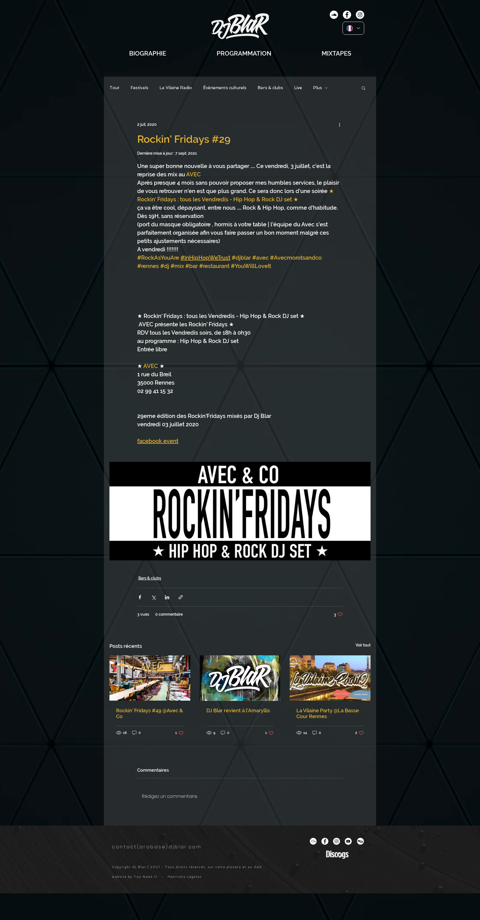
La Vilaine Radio (175, 87)
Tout (114, 87)
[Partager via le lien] (180, 597)
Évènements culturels (224, 87)
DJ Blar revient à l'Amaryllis (238, 710)
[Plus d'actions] (339, 124)
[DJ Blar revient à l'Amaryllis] (240, 678)
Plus (317, 87)
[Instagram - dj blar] (360, 15)
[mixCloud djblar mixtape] (334, 15)
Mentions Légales (184, 877)
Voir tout (363, 645)
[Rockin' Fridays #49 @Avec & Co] (149, 678)
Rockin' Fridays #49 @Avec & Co (149, 713)
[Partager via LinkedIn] (167, 597)
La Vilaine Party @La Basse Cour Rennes (327, 713)
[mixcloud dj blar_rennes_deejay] (313, 841)
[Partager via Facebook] (139, 597)
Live (298, 87)
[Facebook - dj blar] (347, 15)
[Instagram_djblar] (336, 841)
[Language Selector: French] (353, 28)
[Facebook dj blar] (324, 841)
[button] (363, 88)
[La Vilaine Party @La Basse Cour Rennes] (330, 678)
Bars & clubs (270, 87)
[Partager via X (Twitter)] (153, 597)
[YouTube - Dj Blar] (348, 841)
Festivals (139, 87)
